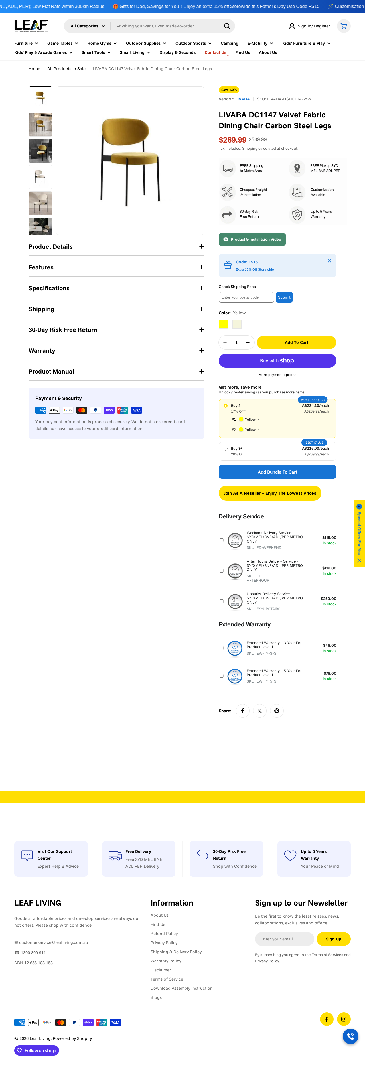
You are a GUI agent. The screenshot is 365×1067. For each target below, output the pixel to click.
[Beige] (237, 324)
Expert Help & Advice (58, 866)
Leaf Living (40, 1038)
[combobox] (149, 26)
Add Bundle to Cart (277, 472)
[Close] (329, 260)
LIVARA (242, 99)
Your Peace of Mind (320, 866)
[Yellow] (223, 324)
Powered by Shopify (72, 1038)
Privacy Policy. (267, 960)
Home (34, 68)
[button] (359, 533)
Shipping (249, 148)
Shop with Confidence (235, 866)
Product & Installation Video (256, 239)
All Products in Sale (66, 68)
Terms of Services (327, 954)
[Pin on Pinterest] (277, 711)
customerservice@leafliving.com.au (53, 942)
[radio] (277, 418)
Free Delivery (138, 851)
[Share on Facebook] (243, 711)
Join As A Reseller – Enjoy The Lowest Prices (270, 493)
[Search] (227, 26)
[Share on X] (260, 711)
